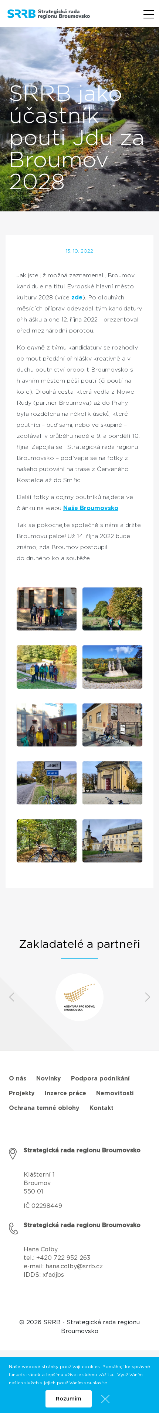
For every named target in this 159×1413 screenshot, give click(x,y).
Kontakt (101, 1108)
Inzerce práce (65, 1093)
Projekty (22, 1093)
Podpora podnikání (100, 1079)
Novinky (48, 1079)
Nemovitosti (115, 1093)
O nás (17, 1079)
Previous (11, 997)
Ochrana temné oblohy (44, 1108)
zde (76, 297)
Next (147, 997)
